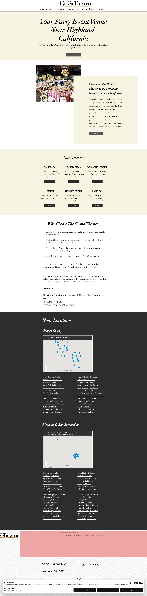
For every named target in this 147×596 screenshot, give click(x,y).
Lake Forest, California (86, 380)
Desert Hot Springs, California (54, 494)
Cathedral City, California (53, 486)
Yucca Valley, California (86, 519)
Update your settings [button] (100, 535)
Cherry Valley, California (52, 489)
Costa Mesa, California (51, 390)
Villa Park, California (85, 409)
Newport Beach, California (87, 385)
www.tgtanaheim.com (63, 304)
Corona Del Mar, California (53, 388)
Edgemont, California (51, 497)
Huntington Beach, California (54, 404)
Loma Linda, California (86, 473)
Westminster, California (86, 412)
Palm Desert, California (86, 486)
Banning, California (50, 473)
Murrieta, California (85, 481)
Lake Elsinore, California (52, 519)
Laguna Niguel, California (52, 412)
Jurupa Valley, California (52, 510)
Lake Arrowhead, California (53, 516)
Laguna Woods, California (87, 377)
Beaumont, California (51, 475)
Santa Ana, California (85, 401)
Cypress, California (50, 396)
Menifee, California (84, 475)
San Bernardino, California (87, 505)
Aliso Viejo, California (51, 377)
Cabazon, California (50, 481)
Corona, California (50, 492)
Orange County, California (87, 388)
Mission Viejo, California (86, 382)
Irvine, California (49, 406)
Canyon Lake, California (52, 484)
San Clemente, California (87, 398)
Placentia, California (85, 390)
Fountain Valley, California (53, 401)
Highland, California (51, 508)
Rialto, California (84, 500)
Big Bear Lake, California (52, 478)
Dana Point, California (51, 398)
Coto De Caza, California (52, 393)
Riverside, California (85, 502)
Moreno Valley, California (87, 478)
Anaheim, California (50, 382)
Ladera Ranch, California (52, 409)
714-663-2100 (57, 301)
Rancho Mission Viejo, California (90, 393)
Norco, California (84, 484)
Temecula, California (85, 508)
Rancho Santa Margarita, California (91, 396)
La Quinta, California (51, 513)
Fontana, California (50, 502)
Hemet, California (49, 505)
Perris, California (83, 492)
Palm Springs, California (86, 489)
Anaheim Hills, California (52, 380)
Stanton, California (84, 404)
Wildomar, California (85, 513)
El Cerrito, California (51, 500)
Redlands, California (85, 497)
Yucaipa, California (84, 516)
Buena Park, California (51, 385)
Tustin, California (84, 406)
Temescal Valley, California (87, 510)
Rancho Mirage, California (87, 494)
